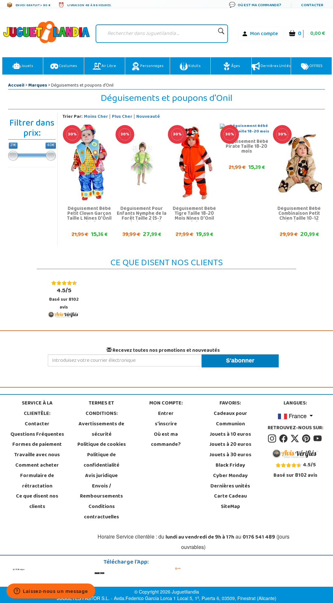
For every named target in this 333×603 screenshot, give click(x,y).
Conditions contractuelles (101, 512)
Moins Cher (96, 117)
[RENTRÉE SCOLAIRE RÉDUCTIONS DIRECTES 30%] (89, 163)
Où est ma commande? (166, 440)
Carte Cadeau (230, 496)
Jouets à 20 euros (230, 445)
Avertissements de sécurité (101, 429)
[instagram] (273, 439)
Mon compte (264, 34)
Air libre (108, 66)
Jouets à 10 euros (230, 435)
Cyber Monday (230, 476)
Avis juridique (101, 476)
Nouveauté (148, 117)
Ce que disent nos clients (37, 501)
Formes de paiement (37, 445)
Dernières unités (275, 66)
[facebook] (284, 439)
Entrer (166, 414)
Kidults (194, 66)
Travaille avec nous (37, 455)
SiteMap (230, 507)
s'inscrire (166, 424)
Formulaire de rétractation (37, 481)
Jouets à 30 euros (230, 455)
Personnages (152, 66)
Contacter (37, 424)
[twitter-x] (295, 439)
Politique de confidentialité (101, 460)
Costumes (67, 66)
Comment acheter (37, 465)
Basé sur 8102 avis (64, 298)
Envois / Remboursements (101, 491)
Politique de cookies (101, 445)
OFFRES (316, 66)
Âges (235, 66)
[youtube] (318, 439)
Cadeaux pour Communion (230, 419)
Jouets (26, 66)
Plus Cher (122, 117)
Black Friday (230, 465)
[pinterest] (307, 439)
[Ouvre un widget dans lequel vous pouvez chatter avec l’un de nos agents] (51, 591)
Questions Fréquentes (37, 435)
